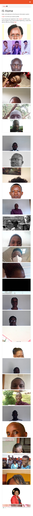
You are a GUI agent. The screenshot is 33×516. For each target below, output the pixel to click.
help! (15, 22)
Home (4, 6)
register (21, 19)
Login (3, 16)
